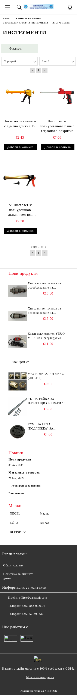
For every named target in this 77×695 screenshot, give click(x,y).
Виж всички (16, 493)
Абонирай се (20, 362)
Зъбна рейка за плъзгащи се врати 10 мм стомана (46, 401)
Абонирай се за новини (26, 485)
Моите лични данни (40, 677)
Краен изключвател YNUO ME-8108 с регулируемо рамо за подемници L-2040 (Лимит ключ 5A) (47, 336)
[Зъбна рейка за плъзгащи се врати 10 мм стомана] (18, 406)
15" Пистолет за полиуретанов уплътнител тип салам (19, 210)
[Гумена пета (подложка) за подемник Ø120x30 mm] (18, 431)
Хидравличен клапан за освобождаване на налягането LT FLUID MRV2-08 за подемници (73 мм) (47, 311)
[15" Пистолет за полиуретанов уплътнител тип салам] (20, 180)
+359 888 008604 (33, 605)
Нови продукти (20, 459)
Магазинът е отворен (24, 472)
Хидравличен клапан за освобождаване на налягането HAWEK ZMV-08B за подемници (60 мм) (46, 286)
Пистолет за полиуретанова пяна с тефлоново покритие (57, 126)
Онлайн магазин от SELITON (38, 690)
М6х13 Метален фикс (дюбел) (46, 376)
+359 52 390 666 (33, 614)
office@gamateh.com (33, 597)
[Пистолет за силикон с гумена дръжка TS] (20, 96)
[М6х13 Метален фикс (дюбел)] (18, 381)
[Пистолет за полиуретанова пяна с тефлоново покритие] (57, 96)
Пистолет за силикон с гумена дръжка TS (19, 123)
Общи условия (13, 565)
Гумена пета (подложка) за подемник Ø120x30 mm (47, 427)
